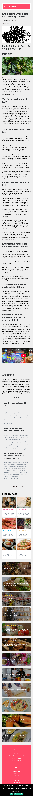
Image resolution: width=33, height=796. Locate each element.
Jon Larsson (17, 20)
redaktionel (6, 23)
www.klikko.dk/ (18, 763)
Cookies (16, 778)
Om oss (16, 773)
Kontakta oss (16, 782)
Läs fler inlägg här (16, 486)
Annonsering (16, 771)
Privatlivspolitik (19, 793)
